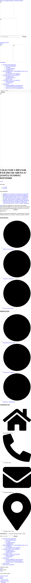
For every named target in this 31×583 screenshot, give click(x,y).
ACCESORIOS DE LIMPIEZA (13, 73)
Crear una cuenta (4, 575)
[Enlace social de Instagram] (4, 38)
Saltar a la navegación (5, 0)
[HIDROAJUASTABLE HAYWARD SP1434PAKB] (15, 194)
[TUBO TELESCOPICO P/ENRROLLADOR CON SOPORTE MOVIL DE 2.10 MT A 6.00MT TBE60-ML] (17, 200)
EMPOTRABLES (10, 81)
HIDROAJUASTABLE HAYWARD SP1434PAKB (15, 195)
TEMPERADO (9, 70)
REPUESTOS (9, 79)
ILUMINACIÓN (10, 76)
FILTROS (8, 67)
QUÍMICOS (9, 72)
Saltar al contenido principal (16, 0)
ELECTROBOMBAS (11, 66)
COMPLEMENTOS (10, 77)
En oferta (5, 187)
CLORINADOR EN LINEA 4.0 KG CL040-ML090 (15, 198)
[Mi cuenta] (0, 40)
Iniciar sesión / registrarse (8, 564)
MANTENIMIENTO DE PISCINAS (14, 85)
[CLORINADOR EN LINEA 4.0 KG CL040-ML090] (16, 196)
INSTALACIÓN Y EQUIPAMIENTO (15, 88)
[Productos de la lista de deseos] (0, 41)
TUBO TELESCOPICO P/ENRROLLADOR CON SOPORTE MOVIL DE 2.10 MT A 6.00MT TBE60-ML (16, 202)
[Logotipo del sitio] (7, 17)
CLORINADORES (10, 68)
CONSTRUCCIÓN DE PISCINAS (14, 86)
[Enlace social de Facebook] (2, 38)
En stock (5, 188)
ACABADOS (9, 83)
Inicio (1, 205)
